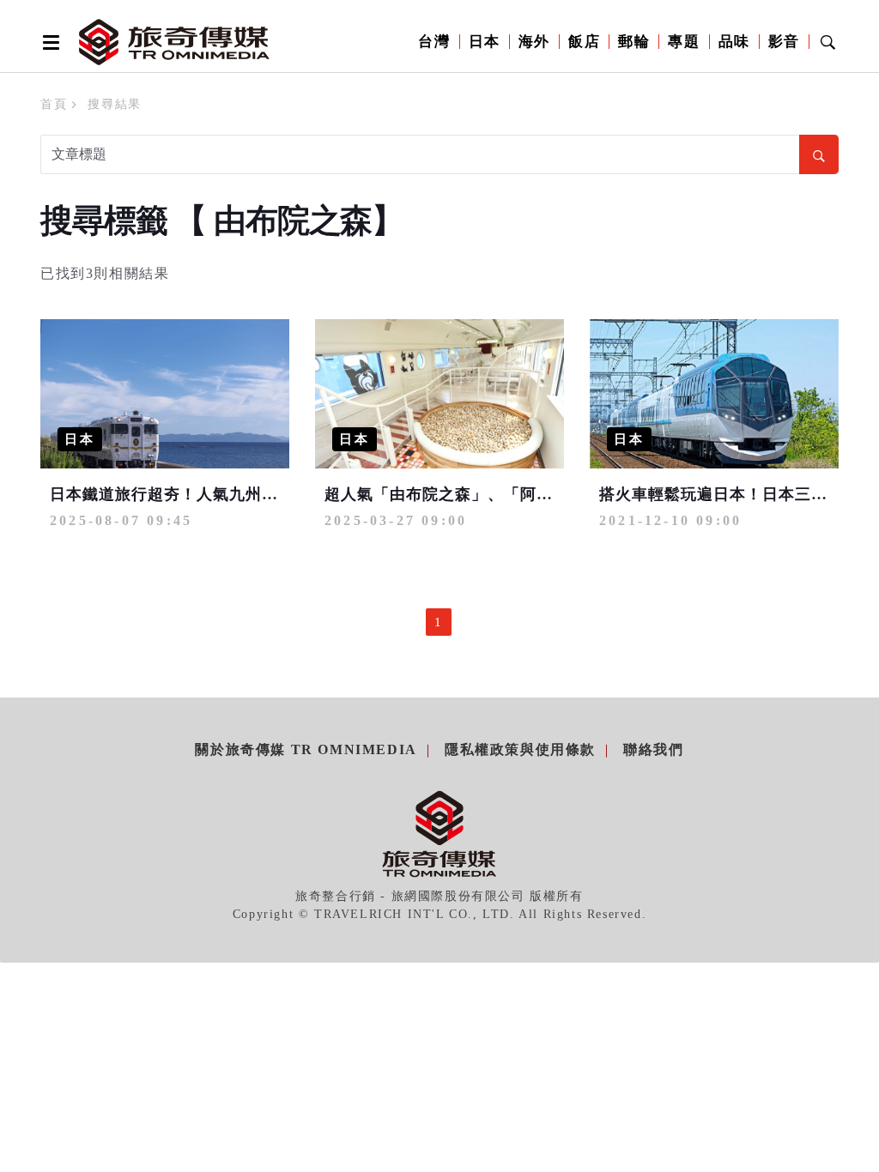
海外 (534, 41)
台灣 (434, 41)
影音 (784, 41)
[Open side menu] (48, 42)
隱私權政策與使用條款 (520, 749)
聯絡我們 (653, 749)
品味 (734, 41)
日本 (484, 41)
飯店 (584, 41)
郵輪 (634, 41)
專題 (684, 41)
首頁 (53, 104)
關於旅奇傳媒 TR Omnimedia (305, 749)
